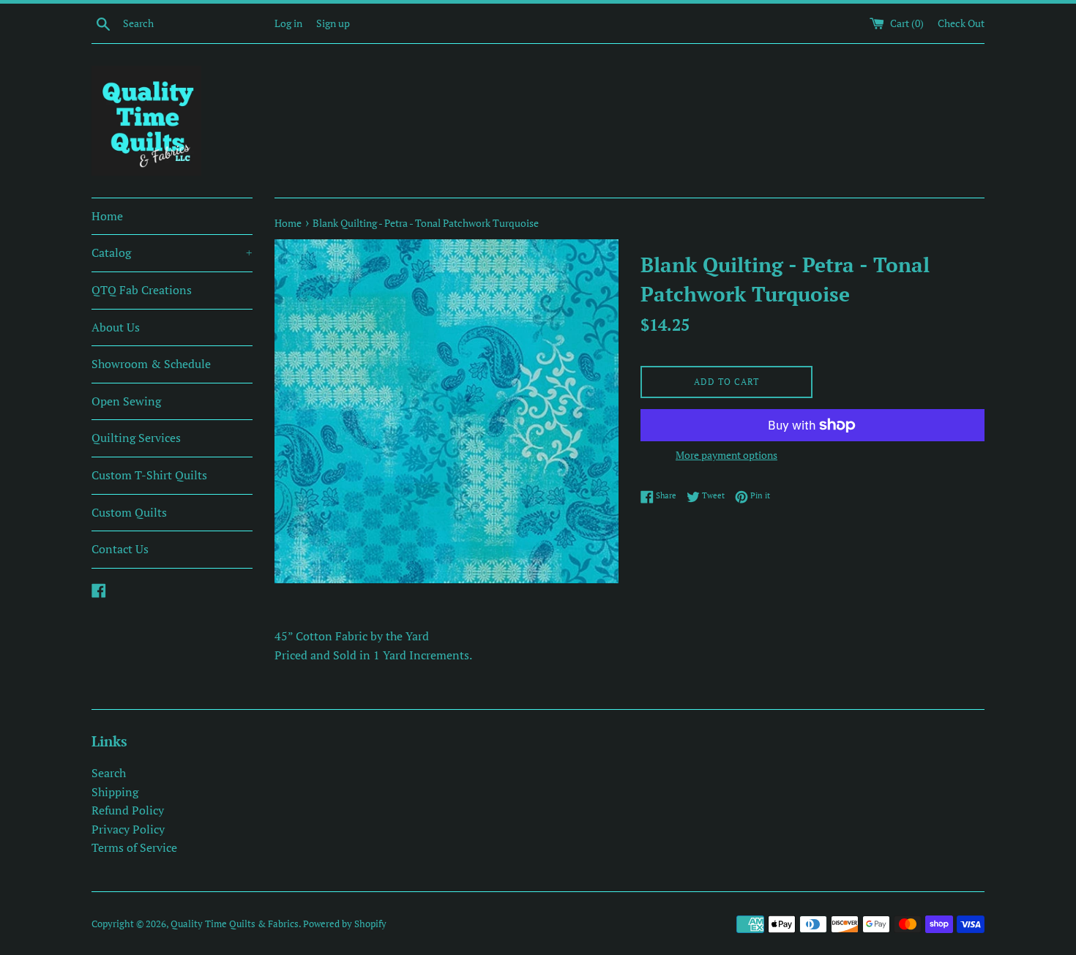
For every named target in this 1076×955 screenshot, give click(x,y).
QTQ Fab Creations (141, 290)
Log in (288, 23)
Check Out (961, 23)
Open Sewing (126, 401)
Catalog (172, 252)
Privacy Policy (128, 829)
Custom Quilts (129, 512)
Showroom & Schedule (151, 364)
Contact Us (120, 549)
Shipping (114, 792)
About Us (115, 327)
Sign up (333, 23)
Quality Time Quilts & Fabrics (235, 924)
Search (108, 773)
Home (107, 216)
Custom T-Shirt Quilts (149, 475)
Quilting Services (136, 438)
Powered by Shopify (344, 924)
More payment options (726, 455)
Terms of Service (134, 847)
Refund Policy (127, 810)
